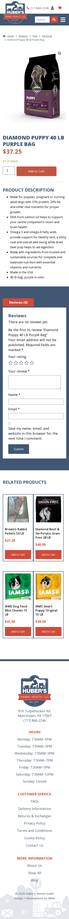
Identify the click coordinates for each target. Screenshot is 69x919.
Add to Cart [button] (18, 554)
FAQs (35, 801)
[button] (63, 20)
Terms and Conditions (34, 830)
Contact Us (34, 845)
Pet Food (47, 36)
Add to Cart (36, 171)
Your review (19, 371)
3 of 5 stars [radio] (21, 363)
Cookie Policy (34, 838)
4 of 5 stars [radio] (26, 363)
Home (10, 36)
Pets (35, 36)
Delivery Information (34, 808)
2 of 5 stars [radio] (16, 363)
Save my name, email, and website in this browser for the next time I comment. (33, 433)
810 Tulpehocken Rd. (34, 711)
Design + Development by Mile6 (34, 898)
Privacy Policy (34, 823)
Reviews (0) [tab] (18, 302)
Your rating (17, 356)
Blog (34, 880)
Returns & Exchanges (34, 816)
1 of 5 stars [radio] (10, 363)
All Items (23, 36)
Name (14, 394)
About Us (34, 865)
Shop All (34, 873)
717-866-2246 (39, 8)
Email (14, 409)
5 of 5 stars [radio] (32, 363)
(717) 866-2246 (34, 720)
